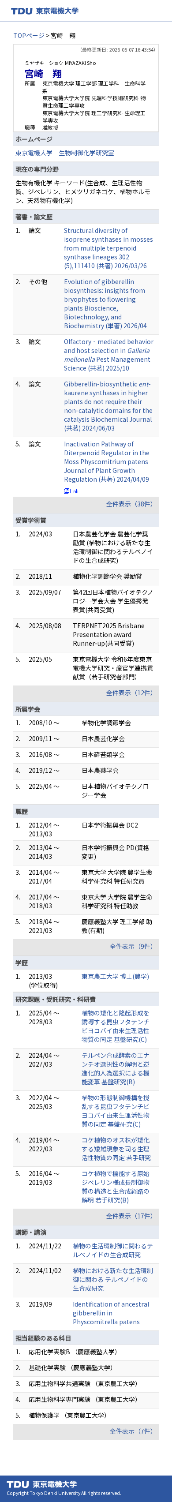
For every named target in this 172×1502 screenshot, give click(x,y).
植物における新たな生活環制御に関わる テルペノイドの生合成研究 (113, 1279)
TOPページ (29, 35)
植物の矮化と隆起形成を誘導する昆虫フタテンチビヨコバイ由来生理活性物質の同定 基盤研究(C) (116, 1026)
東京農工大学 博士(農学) (115, 976)
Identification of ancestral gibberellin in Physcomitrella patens (111, 1313)
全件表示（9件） (133, 946)
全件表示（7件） (133, 1431)
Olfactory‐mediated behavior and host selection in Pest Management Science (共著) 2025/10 (108, 354)
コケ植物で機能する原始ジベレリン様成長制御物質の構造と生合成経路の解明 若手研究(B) (116, 1186)
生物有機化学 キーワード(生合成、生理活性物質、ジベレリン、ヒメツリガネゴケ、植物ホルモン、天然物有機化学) (82, 191)
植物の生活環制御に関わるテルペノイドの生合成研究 (113, 1250)
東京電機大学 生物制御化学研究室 (64, 152)
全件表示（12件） (131, 692)
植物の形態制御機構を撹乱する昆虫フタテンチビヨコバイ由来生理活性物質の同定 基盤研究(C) (116, 1110)
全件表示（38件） (131, 503)
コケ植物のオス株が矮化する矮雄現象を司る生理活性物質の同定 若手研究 (116, 1148)
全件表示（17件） (131, 1215)
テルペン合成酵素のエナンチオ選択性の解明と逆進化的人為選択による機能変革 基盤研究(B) (116, 1068)
